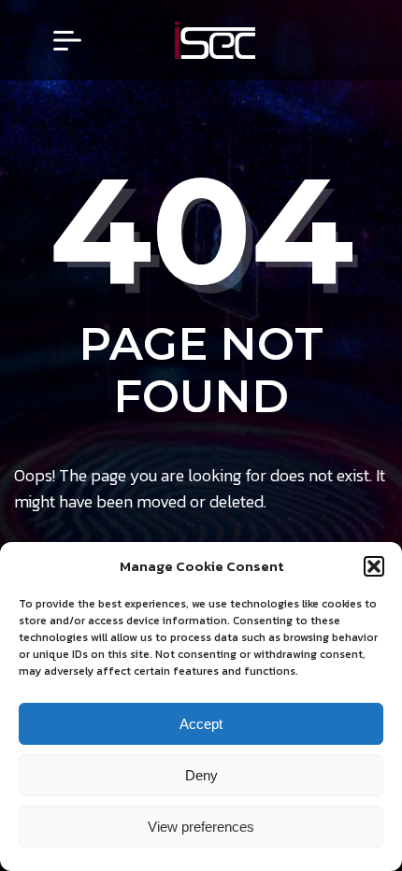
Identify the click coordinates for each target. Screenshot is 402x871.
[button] (374, 566)
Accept (201, 724)
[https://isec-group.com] (215, 40)
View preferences (201, 827)
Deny (201, 775)
